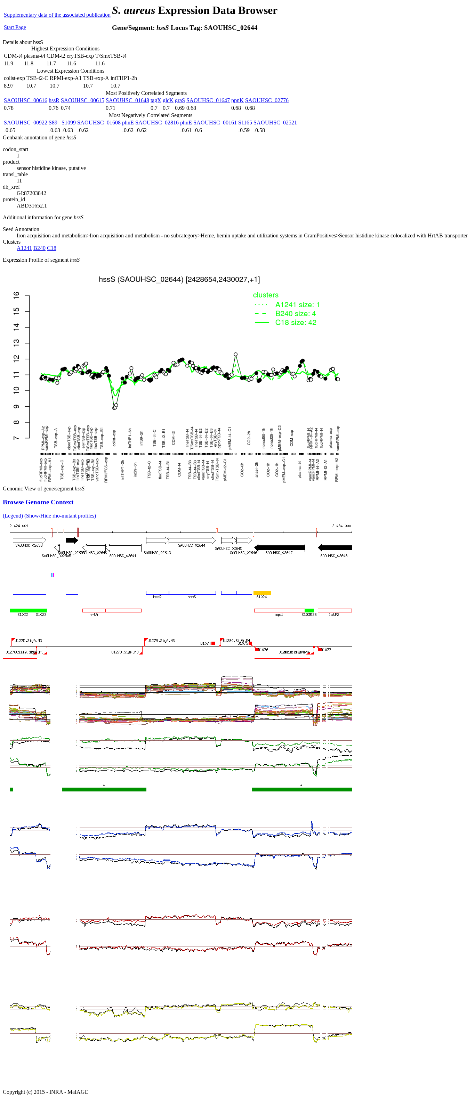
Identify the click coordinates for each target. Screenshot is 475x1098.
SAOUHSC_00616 (25, 100)
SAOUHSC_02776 (267, 100)
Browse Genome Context (38, 502)
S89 (53, 122)
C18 (51, 248)
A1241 (24, 248)
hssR (54, 100)
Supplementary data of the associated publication (57, 15)
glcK (168, 100)
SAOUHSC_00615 (82, 100)
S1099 (69, 122)
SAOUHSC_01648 (127, 100)
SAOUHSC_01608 (99, 122)
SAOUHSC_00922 (25, 122)
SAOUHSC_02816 (157, 122)
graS (180, 100)
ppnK (237, 100)
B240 (39, 248)
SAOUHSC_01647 (208, 100)
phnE (128, 122)
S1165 (245, 122)
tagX (156, 100)
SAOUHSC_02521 (275, 122)
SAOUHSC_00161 (215, 122)
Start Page (15, 27)
